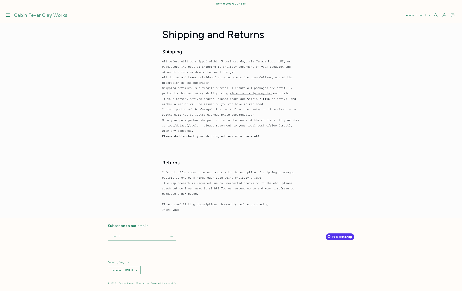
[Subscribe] (171, 236)
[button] (8, 15)
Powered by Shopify (163, 283)
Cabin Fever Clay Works (134, 283)
